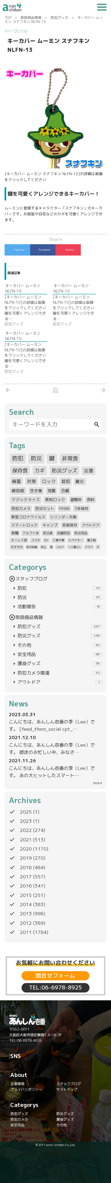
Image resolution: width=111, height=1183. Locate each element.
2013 (26, 913)
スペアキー (75, 540)
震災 (79, 481)
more (97, 782)
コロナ (60, 547)
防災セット (44, 508)
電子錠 (91, 540)
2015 (26, 895)
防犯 (17, 458)
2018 (26, 867)
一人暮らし (74, 547)
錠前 (65, 481)
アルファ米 (31, 533)
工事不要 (58, 540)
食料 (90, 499)
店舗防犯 (63, 533)
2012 (26, 923)
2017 (26, 876)
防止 (43, 547)
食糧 (14, 533)
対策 (31, 481)
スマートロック (24, 525)
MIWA (64, 508)
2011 (26, 932)
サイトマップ (66, 1089)
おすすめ (17, 547)
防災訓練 (31, 547)
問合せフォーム (55, 976)
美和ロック (55, 499)
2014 (26, 904)
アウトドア (90, 525)
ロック (49, 481)
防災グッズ (64, 470)
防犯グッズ (59, 17)
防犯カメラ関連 (55, 673)
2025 (26, 812)
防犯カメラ (21, 508)
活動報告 (55, 606)
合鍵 (65, 491)
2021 (26, 840)
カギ (39, 470)
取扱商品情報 (30, 17)
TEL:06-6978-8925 (55, 987)
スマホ (35, 540)
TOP (8, 17)
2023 (26, 821)
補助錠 (18, 491)
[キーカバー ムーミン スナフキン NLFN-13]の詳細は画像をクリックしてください (54, 176)
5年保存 (81, 508)
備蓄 (16, 481)
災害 (88, 470)
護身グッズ (55, 664)
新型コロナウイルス (28, 516)
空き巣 (36, 491)
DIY (46, 540)
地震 (51, 491)
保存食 (20, 470)
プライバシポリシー (26, 1089)
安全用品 (55, 654)
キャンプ (50, 525)
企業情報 (18, 1083)
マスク (89, 547)
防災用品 (80, 533)
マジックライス (26, 499)
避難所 (76, 499)
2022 (26, 830)
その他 (55, 645)
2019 (26, 858)
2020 (26, 849)
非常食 (70, 458)
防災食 (48, 533)
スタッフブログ (28, 579)
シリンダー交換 (63, 516)
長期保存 (69, 525)
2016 (26, 886)
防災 (36, 458)
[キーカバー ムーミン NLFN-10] (29, 305)
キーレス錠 (19, 540)
